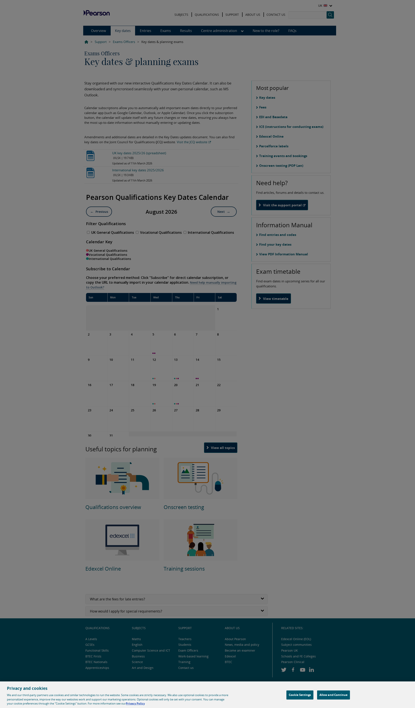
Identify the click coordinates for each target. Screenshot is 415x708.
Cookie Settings (300, 695)
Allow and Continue (333, 695)
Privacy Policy (135, 703)
